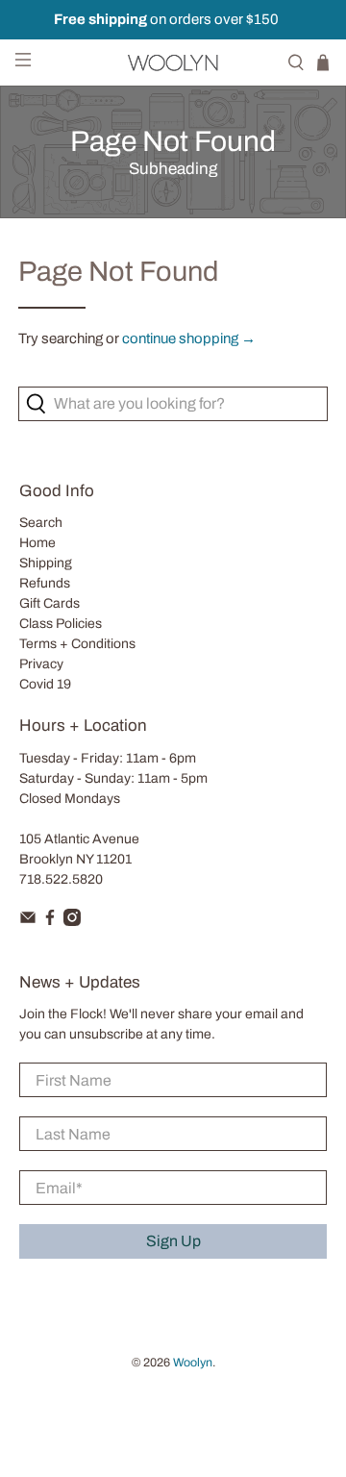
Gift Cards (49, 603)
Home (37, 543)
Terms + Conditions (77, 644)
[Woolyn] (173, 62)
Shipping (45, 563)
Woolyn (192, 1362)
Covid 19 (45, 684)
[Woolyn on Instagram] (72, 921)
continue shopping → (189, 338)
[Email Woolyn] (28, 921)
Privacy (41, 664)
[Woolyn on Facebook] (50, 921)
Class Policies (60, 623)
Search (40, 522)
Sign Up (173, 1241)
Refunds (44, 583)
